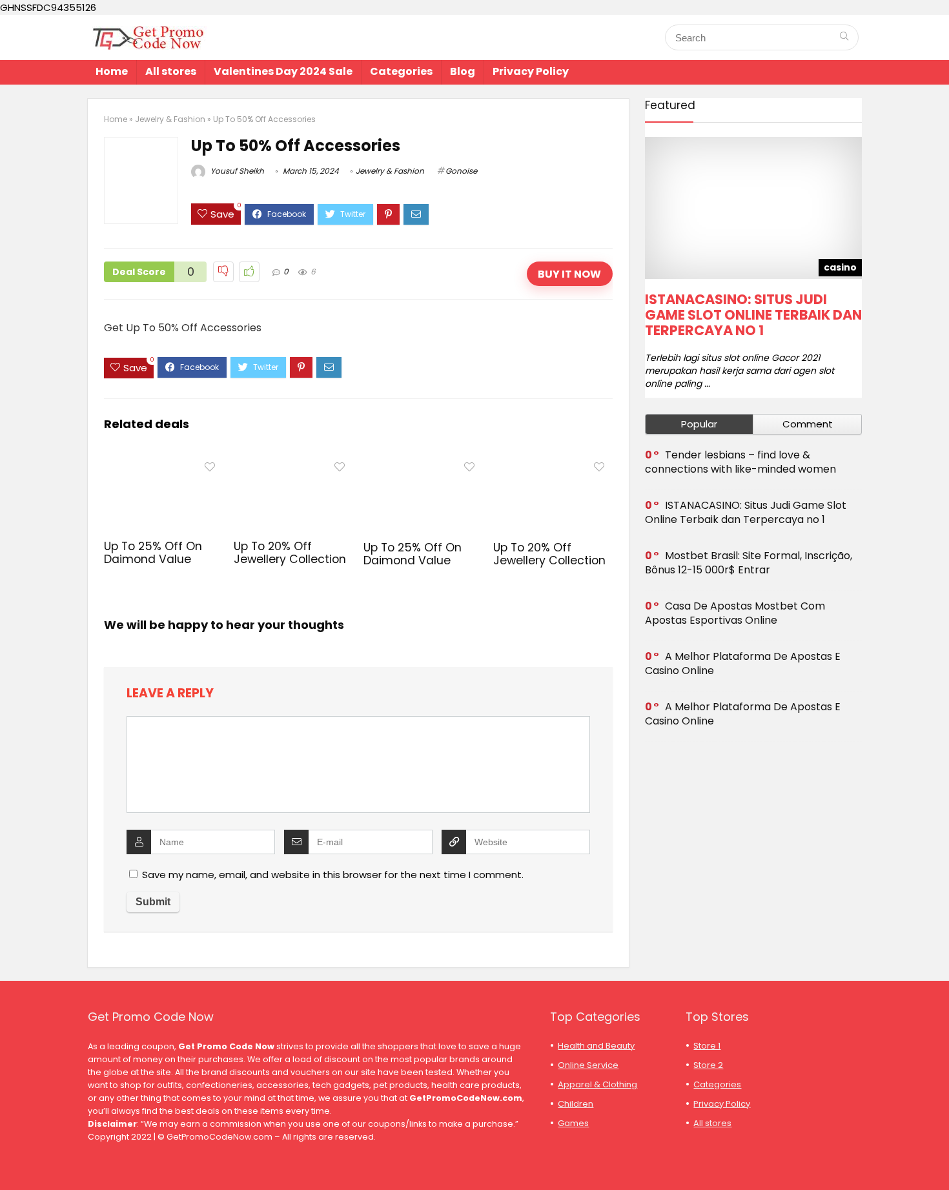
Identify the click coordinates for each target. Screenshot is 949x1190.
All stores (170, 71)
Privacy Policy (531, 71)
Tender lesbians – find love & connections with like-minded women (740, 462)
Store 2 (708, 1065)
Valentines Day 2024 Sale (283, 71)
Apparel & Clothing (597, 1084)
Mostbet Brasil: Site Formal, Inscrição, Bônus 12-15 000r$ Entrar (748, 562)
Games (573, 1123)
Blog (462, 71)
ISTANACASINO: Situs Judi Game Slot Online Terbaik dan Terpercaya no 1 (753, 315)
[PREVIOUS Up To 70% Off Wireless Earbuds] (13, 1157)
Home (112, 71)
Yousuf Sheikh (236, 170)
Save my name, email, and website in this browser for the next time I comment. (333, 874)
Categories (401, 71)
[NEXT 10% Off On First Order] (936, 1157)
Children (575, 1104)
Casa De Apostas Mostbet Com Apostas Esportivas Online (735, 613)
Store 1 (706, 1046)
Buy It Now (569, 274)
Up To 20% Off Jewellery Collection (290, 553)
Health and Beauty (596, 1046)
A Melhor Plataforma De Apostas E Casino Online (743, 663)
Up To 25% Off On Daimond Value (153, 553)
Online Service (588, 1065)
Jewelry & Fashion (170, 119)
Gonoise (461, 170)
